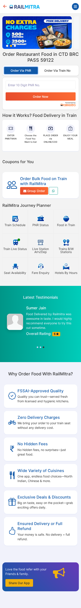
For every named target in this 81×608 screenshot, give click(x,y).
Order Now (40, 96)
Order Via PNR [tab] (21, 70)
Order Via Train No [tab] (57, 70)
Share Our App (19, 583)
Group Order (35, 191)
